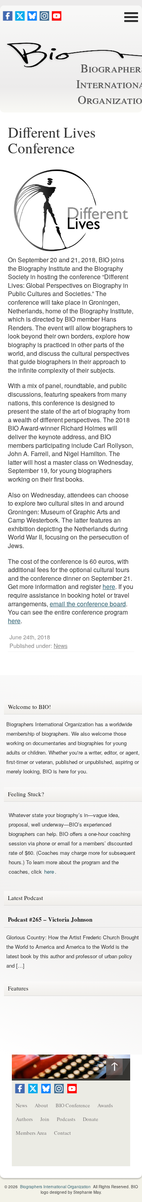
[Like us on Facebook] (8, 18)
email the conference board (88, 603)
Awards (105, 1105)
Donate (90, 1119)
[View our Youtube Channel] (57, 18)
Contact (62, 1132)
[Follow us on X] (20, 18)
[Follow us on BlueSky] (32, 18)
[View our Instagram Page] (44, 18)
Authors (24, 1119)
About (41, 1105)
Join (44, 1119)
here (109, 586)
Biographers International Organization (55, 1186)
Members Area (31, 1132)
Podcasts (66, 1119)
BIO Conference (73, 1105)
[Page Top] (118, 1068)
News (60, 645)
